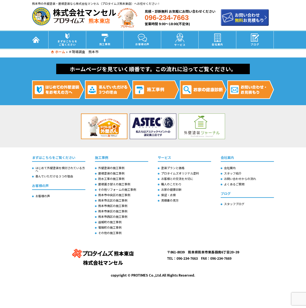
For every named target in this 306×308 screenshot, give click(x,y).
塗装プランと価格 (172, 167)
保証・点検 (168, 194)
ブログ (255, 44)
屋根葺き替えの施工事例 (114, 184)
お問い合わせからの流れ (240, 178)
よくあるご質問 (234, 184)
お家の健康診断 (171, 189)
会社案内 (217, 44)
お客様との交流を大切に (177, 178)
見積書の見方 (170, 200)
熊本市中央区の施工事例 (114, 194)
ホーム (60, 51)
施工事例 (105, 44)
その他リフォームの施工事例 (117, 189)
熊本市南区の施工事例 (112, 205)
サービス (179, 44)
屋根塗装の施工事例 (111, 173)
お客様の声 (142, 44)
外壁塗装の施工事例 (111, 167)
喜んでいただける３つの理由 (54, 176)
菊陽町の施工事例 (110, 227)
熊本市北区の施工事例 (112, 200)
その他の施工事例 (110, 232)
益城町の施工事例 (110, 222)
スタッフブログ (234, 203)
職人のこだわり (171, 184)
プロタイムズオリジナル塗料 (180, 173)
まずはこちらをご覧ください (67, 42)
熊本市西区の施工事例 (112, 216)
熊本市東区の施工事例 (112, 211)
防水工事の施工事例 (111, 178)
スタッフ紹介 (232, 173)
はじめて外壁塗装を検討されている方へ (60, 169)
